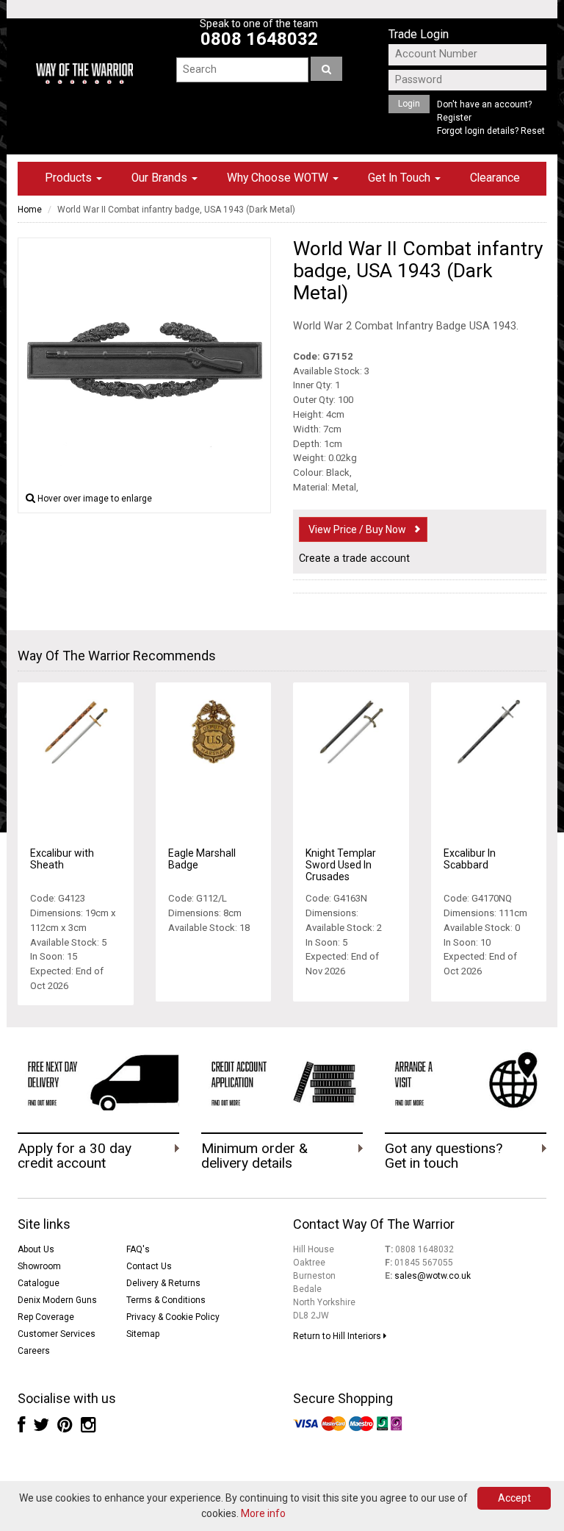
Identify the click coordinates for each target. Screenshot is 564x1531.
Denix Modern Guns (57, 1300)
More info (263, 1513)
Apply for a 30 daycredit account (74, 1156)
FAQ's (138, 1249)
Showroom (39, 1266)
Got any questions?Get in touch (443, 1156)
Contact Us (149, 1266)
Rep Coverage (46, 1317)
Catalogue (38, 1283)
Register (454, 118)
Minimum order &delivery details (254, 1156)
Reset (533, 131)
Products (70, 178)
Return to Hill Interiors (338, 1336)
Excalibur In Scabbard (470, 859)
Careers (34, 1351)
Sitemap (142, 1334)
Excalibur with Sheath (62, 859)
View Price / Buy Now (357, 529)
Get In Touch (400, 178)
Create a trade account (354, 558)
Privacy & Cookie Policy (173, 1317)
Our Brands (160, 178)
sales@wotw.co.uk (432, 1276)
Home (30, 209)
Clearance (495, 178)
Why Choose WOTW (279, 178)
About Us (36, 1249)
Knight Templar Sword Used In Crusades (341, 864)
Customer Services (56, 1334)
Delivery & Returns (163, 1283)
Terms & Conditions (166, 1300)
